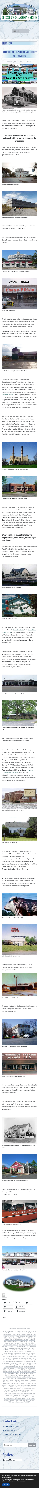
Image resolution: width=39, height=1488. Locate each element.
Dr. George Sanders (20, 1346)
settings (22, 1481)
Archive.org (27, 1331)
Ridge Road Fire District (28, 1380)
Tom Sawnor (14, 1395)
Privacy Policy (9, 1430)
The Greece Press (14, 1393)
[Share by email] (3, 1295)
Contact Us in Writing (12, 1434)
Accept (6, 1485)
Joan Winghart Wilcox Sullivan (23, 1361)
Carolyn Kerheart (22, 1339)
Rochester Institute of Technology (18, 1385)
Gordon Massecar (19, 1353)
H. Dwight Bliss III (9, 1358)
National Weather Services (11, 1371)
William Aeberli (19, 1402)
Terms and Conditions (12, 1426)
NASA (22, 1370)
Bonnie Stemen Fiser (21, 1336)
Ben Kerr (19, 1333)
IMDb (25, 1360)
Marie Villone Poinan (16, 1366)
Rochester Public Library (28, 1387)
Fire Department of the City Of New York (21, 1348)
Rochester (15, 1382)
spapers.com (20, 1390)
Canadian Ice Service (10, 1339)
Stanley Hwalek (8, 1392)
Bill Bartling (22, 1334)
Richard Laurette (15, 1380)
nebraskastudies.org (26, 1371)
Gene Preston (28, 1350)
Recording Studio (18, 630)
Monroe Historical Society (11, 1370)
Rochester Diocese (14, 1383)
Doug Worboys (31, 1345)
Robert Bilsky (7, 1382)
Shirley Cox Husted (10, 1388)
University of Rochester (24, 1397)
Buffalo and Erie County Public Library (23, 1338)
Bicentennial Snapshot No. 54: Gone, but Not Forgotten (19, 54)
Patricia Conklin (16, 1378)
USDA (28, 1398)
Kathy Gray (10, 1363)
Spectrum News (29, 1390)
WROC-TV (27, 1402)
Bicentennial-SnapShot (11, 1334)
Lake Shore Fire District (29, 1363)
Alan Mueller (20, 1331)
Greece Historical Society (14, 1355)
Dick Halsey (22, 1345)
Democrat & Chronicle (27, 1343)
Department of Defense (10, 1345)
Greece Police (27, 1355)
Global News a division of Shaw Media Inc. (22, 1351)
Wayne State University (17, 1400)
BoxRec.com (32, 1336)
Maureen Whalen (9, 1368)
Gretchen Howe (31, 1356)
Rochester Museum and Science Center (20, 1386)
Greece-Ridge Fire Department (16, 1356)
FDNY (6, 1348)
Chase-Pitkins (23, 1341)
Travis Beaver (22, 1395)
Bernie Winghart (28, 1333)
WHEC (27, 1400)
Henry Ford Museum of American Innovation (19, 1359)
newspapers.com (11, 1377)
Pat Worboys (32, 62)
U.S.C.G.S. (30, 1395)
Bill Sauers (29, 1334)
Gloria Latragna (8, 1353)
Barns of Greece (7, 394)
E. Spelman (30, 1346)
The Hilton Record (26, 1393)
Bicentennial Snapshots (22, 1328)
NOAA (19, 1377)
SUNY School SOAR (20, 1392)
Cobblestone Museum (12, 1343)
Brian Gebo (7, 1338)
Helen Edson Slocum (21, 1358)
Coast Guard (32, 1341)
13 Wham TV (11, 1331)
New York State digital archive (24, 1375)
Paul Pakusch (25, 1378)
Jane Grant (31, 1360)
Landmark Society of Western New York (16, 1365)
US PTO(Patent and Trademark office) (19, 1397)
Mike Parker (31, 1368)
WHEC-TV (33, 1400)
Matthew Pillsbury (29, 1366)
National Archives (29, 1370)
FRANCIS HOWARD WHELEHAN (13, 1350)
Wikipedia (11, 1402)
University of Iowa (10, 1397)
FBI (35, 1346)
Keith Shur (18, 1363)
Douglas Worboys (8, 1346)
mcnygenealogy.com (21, 1368)
